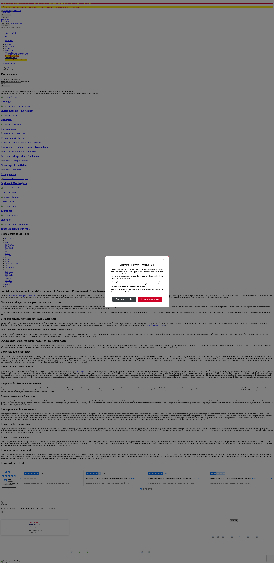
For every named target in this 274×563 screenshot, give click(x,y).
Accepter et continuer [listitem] (150, 299)
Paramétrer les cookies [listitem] (124, 299)
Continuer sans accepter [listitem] (157, 259)
